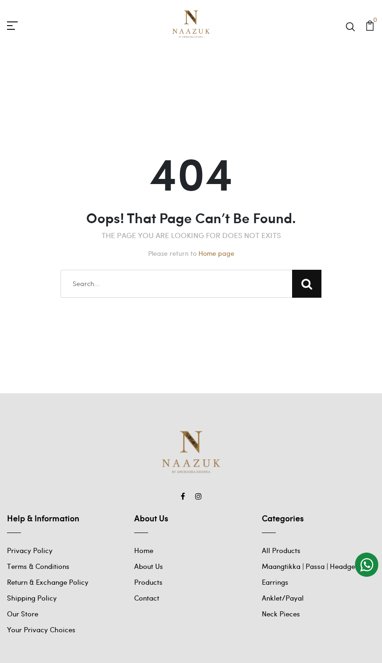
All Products (281, 550)
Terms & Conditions (38, 566)
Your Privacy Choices (41, 629)
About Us (148, 566)
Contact (146, 597)
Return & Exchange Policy (48, 582)
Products (148, 582)
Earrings (275, 582)
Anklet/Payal (283, 597)
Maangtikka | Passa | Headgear (312, 566)
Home (143, 550)
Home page (216, 253)
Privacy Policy (30, 550)
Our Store (22, 613)
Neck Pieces (281, 613)
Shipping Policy (32, 597)
